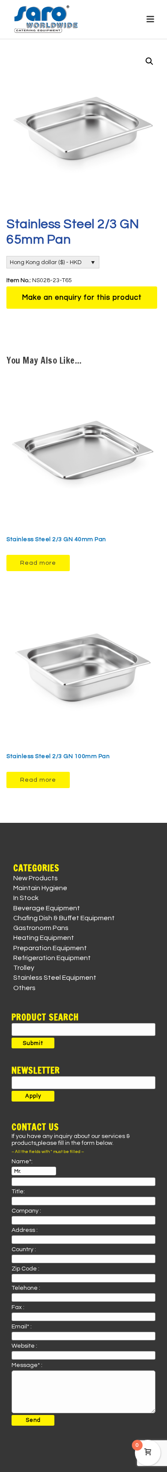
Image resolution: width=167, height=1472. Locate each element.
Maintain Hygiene (40, 888)
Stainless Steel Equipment (54, 977)
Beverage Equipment (46, 908)
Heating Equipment (43, 937)
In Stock (26, 897)
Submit (33, 1043)
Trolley (23, 967)
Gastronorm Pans (41, 927)
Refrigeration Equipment (52, 957)
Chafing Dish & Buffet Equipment (64, 918)
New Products (35, 878)
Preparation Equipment (50, 948)
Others (24, 987)
